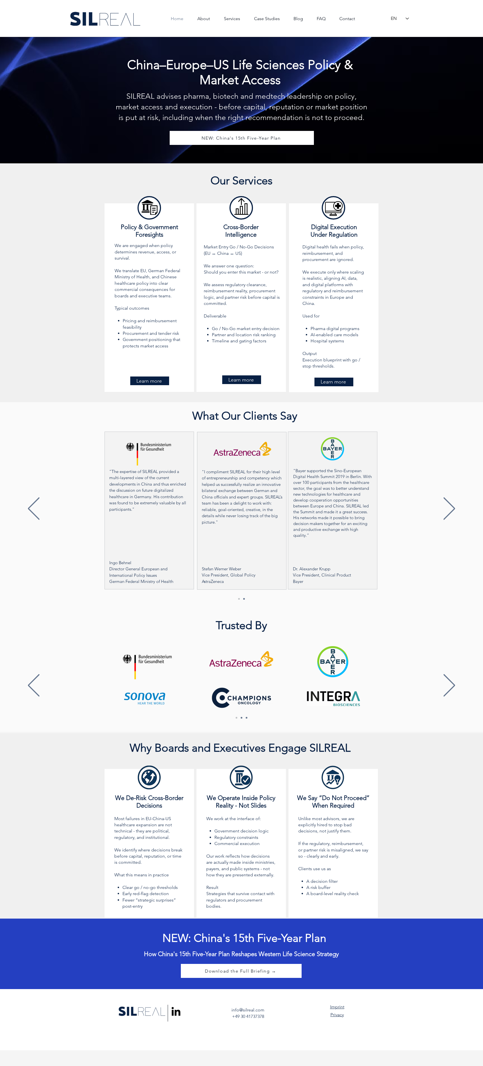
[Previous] (33, 509)
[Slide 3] (246, 718)
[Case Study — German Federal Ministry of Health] (150, 510)
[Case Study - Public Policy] (242, 511)
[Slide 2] (241, 718)
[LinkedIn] (176, 1011)
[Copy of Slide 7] (244, 599)
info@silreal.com (247, 1010)
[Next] (449, 509)
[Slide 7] (239, 599)
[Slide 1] (236, 718)
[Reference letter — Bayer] (332, 510)
